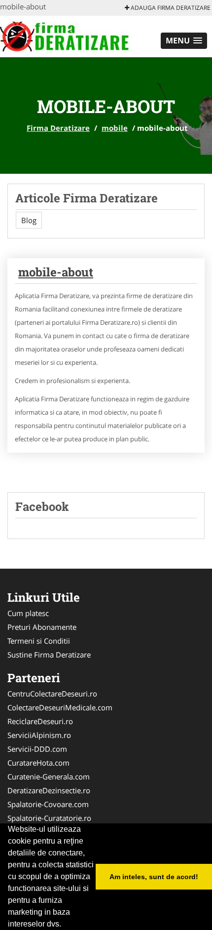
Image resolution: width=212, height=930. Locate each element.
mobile (115, 128)
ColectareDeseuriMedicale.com (59, 707)
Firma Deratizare (58, 128)
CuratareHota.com (38, 762)
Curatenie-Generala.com (48, 776)
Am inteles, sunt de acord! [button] (153, 877)
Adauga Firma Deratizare (170, 7)
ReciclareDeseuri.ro (40, 721)
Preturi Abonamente (41, 626)
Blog (28, 220)
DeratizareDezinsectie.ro (48, 790)
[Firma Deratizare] (65, 35)
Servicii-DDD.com (37, 748)
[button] (184, 41)
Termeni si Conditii (38, 640)
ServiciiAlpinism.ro (39, 735)
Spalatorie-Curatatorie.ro (49, 818)
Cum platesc (28, 613)
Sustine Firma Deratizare (49, 654)
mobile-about (55, 272)
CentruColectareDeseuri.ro (52, 693)
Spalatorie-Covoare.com (48, 804)
